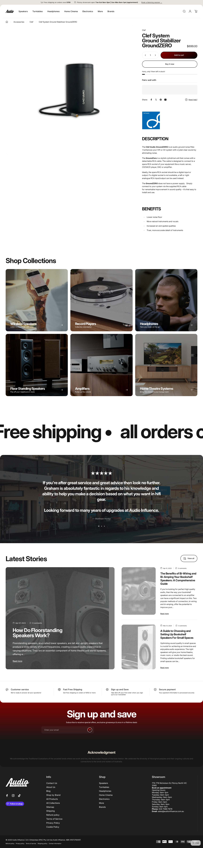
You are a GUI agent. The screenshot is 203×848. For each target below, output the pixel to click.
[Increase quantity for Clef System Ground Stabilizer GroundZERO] (156, 55)
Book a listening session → (151, 2)
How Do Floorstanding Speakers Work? (37, 632)
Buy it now (169, 64)
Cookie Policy (52, 827)
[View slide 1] (98, 526)
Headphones (105, 791)
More (101, 803)
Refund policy (52, 815)
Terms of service (31, 843)
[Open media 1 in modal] (70, 90)
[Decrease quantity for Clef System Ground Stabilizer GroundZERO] (145, 55)
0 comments (37, 623)
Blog (48, 791)
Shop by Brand (53, 795)
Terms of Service (54, 819)
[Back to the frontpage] (7, 22)
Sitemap (50, 807)
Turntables (104, 787)
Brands (102, 807)
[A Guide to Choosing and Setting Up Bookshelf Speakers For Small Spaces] (139, 647)
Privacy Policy (53, 823)
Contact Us (51, 783)
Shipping (50, 811)
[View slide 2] (101, 526)
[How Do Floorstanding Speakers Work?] (60, 618)
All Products (52, 799)
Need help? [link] (193, 100)
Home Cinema (106, 795)
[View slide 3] (104, 526)
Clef (144, 30)
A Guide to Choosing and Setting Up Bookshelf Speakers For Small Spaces (176, 634)
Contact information (55, 843)
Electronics (104, 799)
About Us (50, 787)
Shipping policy (42, 843)
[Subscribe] (89, 730)
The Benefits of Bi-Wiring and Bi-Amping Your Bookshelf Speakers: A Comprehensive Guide (178, 578)
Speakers (103, 783)
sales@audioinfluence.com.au (171, 811)
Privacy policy (20, 843)
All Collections (53, 803)
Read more (17, 661)
